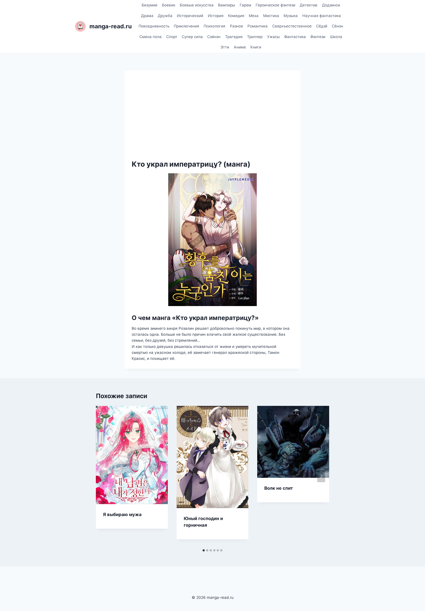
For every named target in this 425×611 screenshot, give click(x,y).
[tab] (204, 550)
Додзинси (331, 5)
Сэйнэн (213, 37)
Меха (254, 15)
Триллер (255, 37)
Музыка (291, 15)
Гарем (245, 5)
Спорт (171, 37)
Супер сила (192, 37)
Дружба (165, 15)
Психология (214, 26)
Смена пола (150, 37)
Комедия (236, 15)
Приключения (186, 26)
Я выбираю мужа (122, 514)
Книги (255, 47)
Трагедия (234, 37)
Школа (336, 37)
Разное (236, 26)
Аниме (240, 47)
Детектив (308, 5)
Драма (147, 15)
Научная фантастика (321, 15)
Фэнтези (317, 37)
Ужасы (273, 37)
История (216, 15)
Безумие (149, 5)
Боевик (168, 5)
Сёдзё (321, 26)
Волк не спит (278, 488)
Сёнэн (337, 26)
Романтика (257, 26)
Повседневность (154, 26)
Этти (224, 47)
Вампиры (226, 5)
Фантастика (295, 37)
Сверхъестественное (292, 26)
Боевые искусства (197, 5)
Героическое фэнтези (275, 5)
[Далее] (321, 476)
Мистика (271, 15)
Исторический (190, 15)
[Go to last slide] (104, 476)
